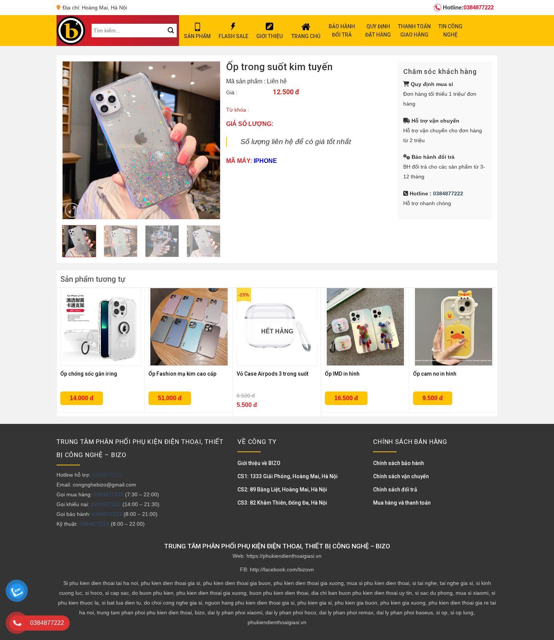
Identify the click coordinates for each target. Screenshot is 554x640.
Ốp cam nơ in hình (434, 374)
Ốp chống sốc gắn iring (88, 374)
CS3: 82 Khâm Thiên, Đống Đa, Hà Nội (282, 503)
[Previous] (75, 140)
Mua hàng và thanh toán (402, 503)
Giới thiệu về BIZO (258, 463)
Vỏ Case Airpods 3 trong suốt (272, 374)
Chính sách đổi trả (395, 490)
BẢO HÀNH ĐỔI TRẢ (342, 30)
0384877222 (468, 7)
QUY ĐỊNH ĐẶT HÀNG (378, 30)
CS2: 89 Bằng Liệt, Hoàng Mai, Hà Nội (282, 490)
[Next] (207, 140)
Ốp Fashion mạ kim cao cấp (182, 374)
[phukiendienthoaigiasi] (71, 30)
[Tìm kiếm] (170, 30)
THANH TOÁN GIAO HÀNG (414, 30)
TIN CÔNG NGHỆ (450, 30)
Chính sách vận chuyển (401, 476)
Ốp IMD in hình (342, 374)
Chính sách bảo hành (398, 463)
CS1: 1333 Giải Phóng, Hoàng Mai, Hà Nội (287, 476)
